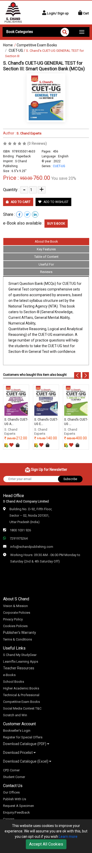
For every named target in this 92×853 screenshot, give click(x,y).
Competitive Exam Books (37, 45)
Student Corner (14, 777)
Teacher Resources (18, 668)
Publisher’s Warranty (19, 632)
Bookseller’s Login (16, 730)
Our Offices (11, 792)
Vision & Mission (15, 606)
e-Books (9, 675)
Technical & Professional (21, 695)
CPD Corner (11, 770)
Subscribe (70, 479)
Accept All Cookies (46, 844)
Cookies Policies (15, 626)
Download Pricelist (18, 752)
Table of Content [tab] (46, 257)
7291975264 (19, 538)
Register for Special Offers (22, 737)
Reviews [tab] (46, 272)
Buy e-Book (56, 223)
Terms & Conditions (17, 639)
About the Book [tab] (46, 241)
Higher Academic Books (21, 688)
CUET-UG (16, 50)
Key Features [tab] (46, 249)
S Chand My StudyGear (20, 655)
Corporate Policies (16, 613)
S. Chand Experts (28, 133)
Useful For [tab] (46, 264)
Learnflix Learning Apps (20, 661)
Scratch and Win (15, 715)
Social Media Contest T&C (22, 708)
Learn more (68, 836)
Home (8, 45)
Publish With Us (14, 799)
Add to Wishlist (55, 202)
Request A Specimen (18, 806)
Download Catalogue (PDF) (25, 744)
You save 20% (63, 178)
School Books (13, 682)
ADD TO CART (20, 202)
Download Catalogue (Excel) (26, 761)
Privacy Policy (13, 619)
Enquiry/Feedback (16, 812)
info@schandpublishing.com (31, 547)
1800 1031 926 (20, 530)
